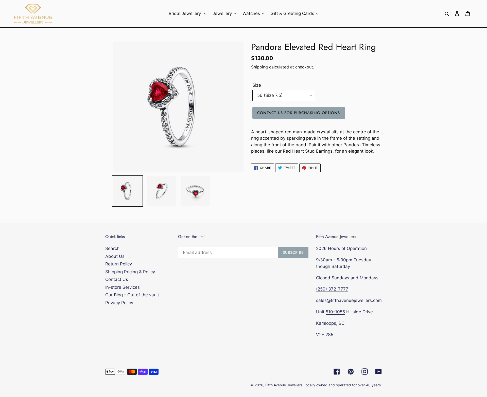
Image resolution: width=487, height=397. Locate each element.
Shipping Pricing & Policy (130, 271)
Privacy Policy (119, 302)
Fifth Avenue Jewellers (283, 385)
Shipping (259, 66)
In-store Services (122, 287)
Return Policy (118, 263)
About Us (115, 256)
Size (256, 85)
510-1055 (335, 311)
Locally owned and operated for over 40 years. (343, 385)
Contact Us (116, 279)
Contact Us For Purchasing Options (298, 113)
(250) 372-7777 (332, 289)
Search (112, 248)
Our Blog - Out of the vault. (132, 294)
